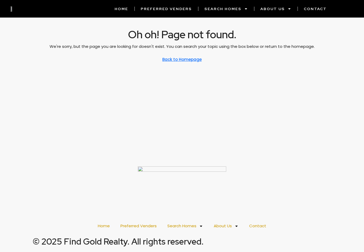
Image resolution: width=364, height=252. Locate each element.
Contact (315, 8)
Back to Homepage (182, 59)
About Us (272, 8)
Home (121, 8)
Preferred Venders (166, 8)
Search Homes (222, 8)
